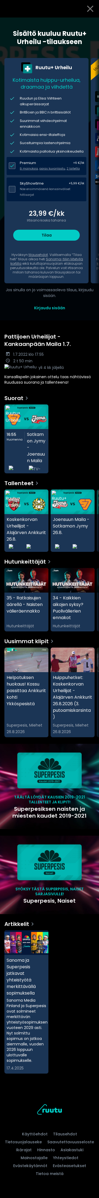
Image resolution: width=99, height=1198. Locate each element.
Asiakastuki (72, 1150)
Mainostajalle (34, 1158)
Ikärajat (24, 1150)
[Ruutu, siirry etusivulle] (49, 1110)
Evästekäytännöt (30, 1165)
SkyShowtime (32, 183)
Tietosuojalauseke (23, 1142)
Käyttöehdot (35, 1134)
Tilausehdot (65, 1134)
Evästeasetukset (69, 1165)
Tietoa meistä (50, 1173)
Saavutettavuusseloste (70, 1142)
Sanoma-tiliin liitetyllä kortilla (46, 261)
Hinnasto (46, 1150)
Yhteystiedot (65, 1158)
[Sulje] (90, 8)
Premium (28, 162)
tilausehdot (38, 254)
